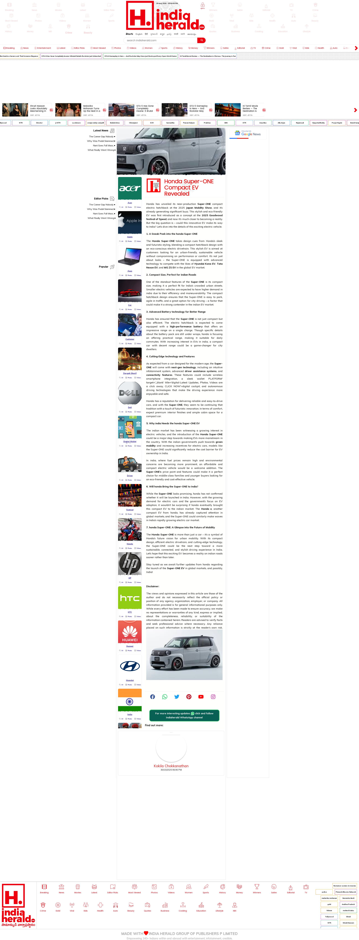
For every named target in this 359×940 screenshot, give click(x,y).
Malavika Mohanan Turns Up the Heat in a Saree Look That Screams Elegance (91, 108)
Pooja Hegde (323, 123)
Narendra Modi (348, 898)
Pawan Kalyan (175, 123)
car (148, 345)
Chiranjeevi (119, 123)
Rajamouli (286, 123)
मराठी (176, 34)
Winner (329, 910)
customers (152, 252)
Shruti (348, 917)
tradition (151, 408)
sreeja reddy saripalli (82, 123)
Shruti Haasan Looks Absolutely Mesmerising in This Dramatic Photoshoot (38, 108)
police (324, 892)
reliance (218, 623)
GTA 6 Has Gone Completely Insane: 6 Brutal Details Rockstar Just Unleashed (57, 56)
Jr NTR (44, 123)
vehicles (170, 289)
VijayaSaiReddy (305, 123)
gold (329, 904)
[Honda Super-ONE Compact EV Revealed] (171, 174)
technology (152, 263)
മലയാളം (191, 34)
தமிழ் (169, 34)
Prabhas (193, 123)
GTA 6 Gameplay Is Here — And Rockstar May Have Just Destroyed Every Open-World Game (127, 56)
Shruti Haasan (348, 923)
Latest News (100, 131)
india (149, 293)
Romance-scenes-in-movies (344, 886)
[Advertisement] (179, 81)
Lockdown (62, 123)
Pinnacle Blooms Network (346, 892)
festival (150, 219)
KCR (138, 123)
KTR (231, 123)
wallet (200, 378)
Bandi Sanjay (342, 123)
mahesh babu (348, 910)
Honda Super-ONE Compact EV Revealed (189, 187)
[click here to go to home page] (165, 29)
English (139, 34)
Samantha (157, 123)
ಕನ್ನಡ (162, 34)
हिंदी (146, 34)
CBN (212, 123)
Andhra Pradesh (348, 904)
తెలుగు (129, 34)
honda (179, 233)
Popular (103, 267)
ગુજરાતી (153, 34)
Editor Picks (101, 199)
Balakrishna (101, 123)
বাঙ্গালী (183, 34)
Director (26, 123)
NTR (329, 923)
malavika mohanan (329, 898)
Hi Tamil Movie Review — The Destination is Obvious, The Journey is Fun (194, 56)
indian (184, 274)
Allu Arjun (267, 123)
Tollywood (329, 917)
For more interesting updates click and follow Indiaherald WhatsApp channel (184, 715)
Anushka (249, 123)
